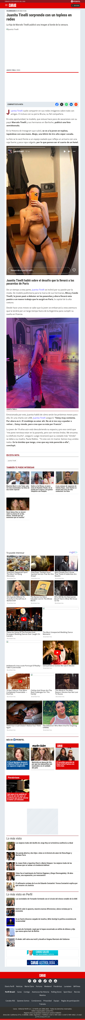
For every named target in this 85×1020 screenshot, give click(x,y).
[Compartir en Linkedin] (71, 104)
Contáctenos (36, 1001)
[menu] (6, 5)
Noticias (19, 986)
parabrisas (17, 778)
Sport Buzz (68, 992)
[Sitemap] (55, 981)
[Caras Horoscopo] (42, 964)
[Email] (76, 104)
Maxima (42, 995)
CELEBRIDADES (11, 11)
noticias (17, 746)
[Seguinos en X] (39, 981)
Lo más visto (14, 838)
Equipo (56, 1001)
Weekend (48, 986)
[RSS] (50, 981)
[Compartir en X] (61, 104)
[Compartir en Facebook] (56, 104)
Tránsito (42, 1004)
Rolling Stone (56, 992)
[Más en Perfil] (18, 739)
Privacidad (47, 1001)
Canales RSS (10, 1001)
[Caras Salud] (42, 955)
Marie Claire (29, 986)
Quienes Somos (23, 1001)
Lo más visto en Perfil (19, 894)
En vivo (76, 5)
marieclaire (42, 746)
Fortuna (39, 986)
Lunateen (67, 986)
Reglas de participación (70, 1001)
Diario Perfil (9, 986)
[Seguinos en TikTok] (45, 981)
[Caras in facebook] (34, 981)
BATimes (76, 986)
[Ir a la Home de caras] (12, 6)
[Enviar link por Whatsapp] (66, 104)
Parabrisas (58, 986)
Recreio (77, 992)
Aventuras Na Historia (40, 992)
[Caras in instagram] (29, 981)
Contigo (27, 992)
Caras (19, 992)
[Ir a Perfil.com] (75, 2)
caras (67, 746)
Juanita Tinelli (17, 110)
